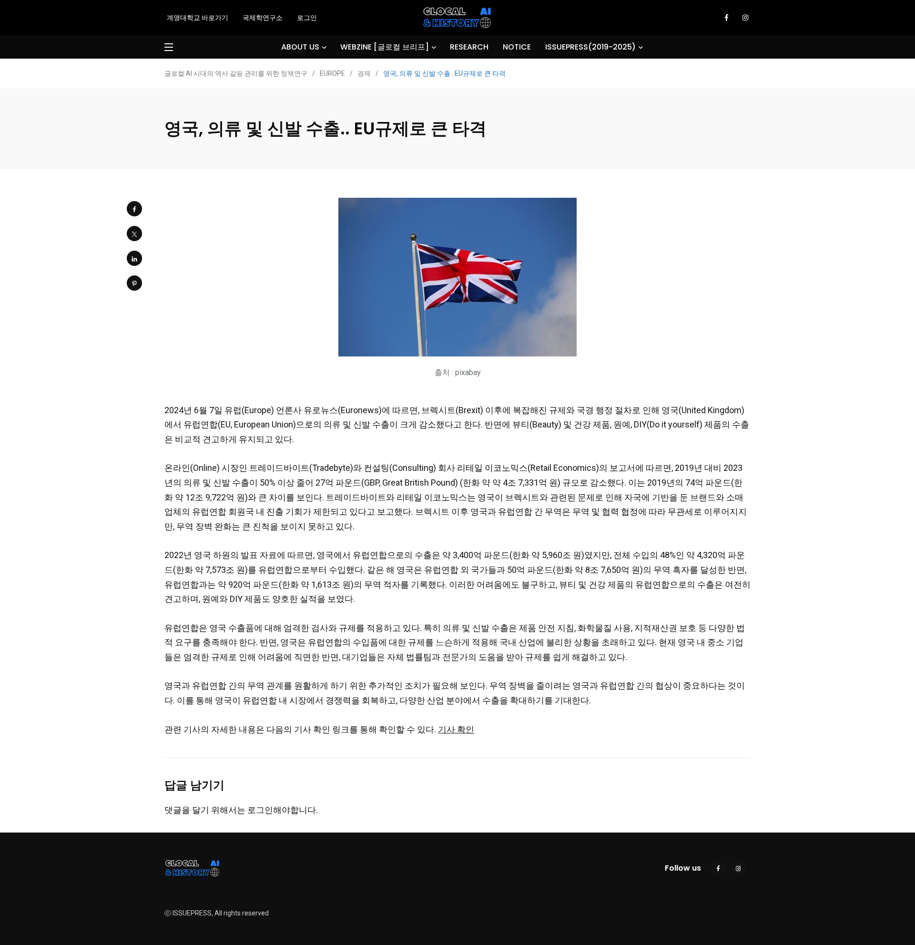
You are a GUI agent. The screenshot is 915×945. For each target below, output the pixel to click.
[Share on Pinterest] (134, 283)
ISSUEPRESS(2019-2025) (590, 46)
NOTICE (517, 46)
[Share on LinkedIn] (134, 258)
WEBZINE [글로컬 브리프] (384, 46)
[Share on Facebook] (134, 208)
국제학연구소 (263, 17)
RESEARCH (469, 46)
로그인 (307, 17)
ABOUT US (300, 46)
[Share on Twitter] (134, 233)
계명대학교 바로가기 (197, 17)
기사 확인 (456, 729)
